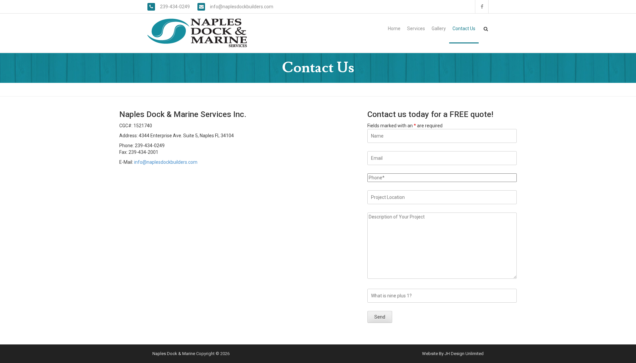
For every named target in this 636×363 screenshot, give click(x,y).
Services (416, 28)
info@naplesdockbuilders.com (241, 6)
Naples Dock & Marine (173, 353)
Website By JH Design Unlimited (453, 353)
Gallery (439, 28)
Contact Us (463, 28)
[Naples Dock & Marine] (197, 32)
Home (394, 28)
